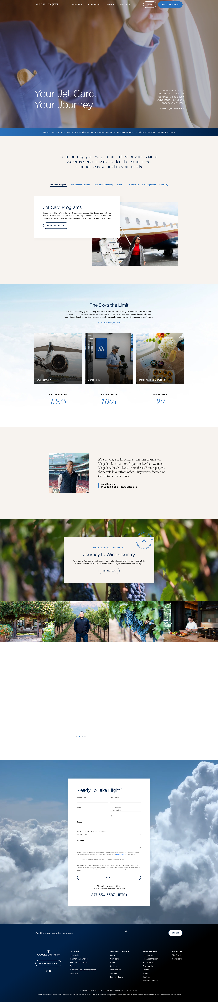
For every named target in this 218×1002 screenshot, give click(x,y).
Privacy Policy (109, 990)
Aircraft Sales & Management (83, 969)
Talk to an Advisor (170, 4)
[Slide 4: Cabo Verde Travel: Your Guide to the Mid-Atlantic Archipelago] (84, 736)
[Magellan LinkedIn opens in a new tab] (50, 971)
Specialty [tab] (163, 184)
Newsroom (177, 959)
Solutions (74, 951)
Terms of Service (132, 990)
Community (148, 966)
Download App (116, 977)
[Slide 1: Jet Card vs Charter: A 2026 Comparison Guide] (76, 736)
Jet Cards (74, 955)
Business (74, 966)
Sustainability (149, 962)
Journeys (114, 973)
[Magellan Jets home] (48, 953)
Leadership (148, 955)
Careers (146, 969)
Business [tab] (121, 184)
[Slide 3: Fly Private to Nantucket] (82, 736)
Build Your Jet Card (56, 225)
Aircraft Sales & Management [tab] (142, 184)
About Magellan (150, 951)
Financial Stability (150, 959)
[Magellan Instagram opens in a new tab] (46, 971)
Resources (177, 951)
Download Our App (48, 963)
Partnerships (115, 969)
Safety (112, 955)
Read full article (165, 133)
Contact (146, 977)
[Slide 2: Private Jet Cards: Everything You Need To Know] (79, 736)
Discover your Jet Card (171, 109)
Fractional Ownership (79, 962)
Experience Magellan (108, 322)
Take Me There (109, 571)
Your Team (114, 959)
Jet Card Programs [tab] (58, 184)
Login (149, 4)
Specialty (74, 973)
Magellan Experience (119, 951)
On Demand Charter (79, 959)
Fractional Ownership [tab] (104, 184)
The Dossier (177, 955)
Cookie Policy (120, 990)
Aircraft (113, 962)
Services (113, 966)
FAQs (145, 973)
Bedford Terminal (150, 980)
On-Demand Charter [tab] (80, 184)
